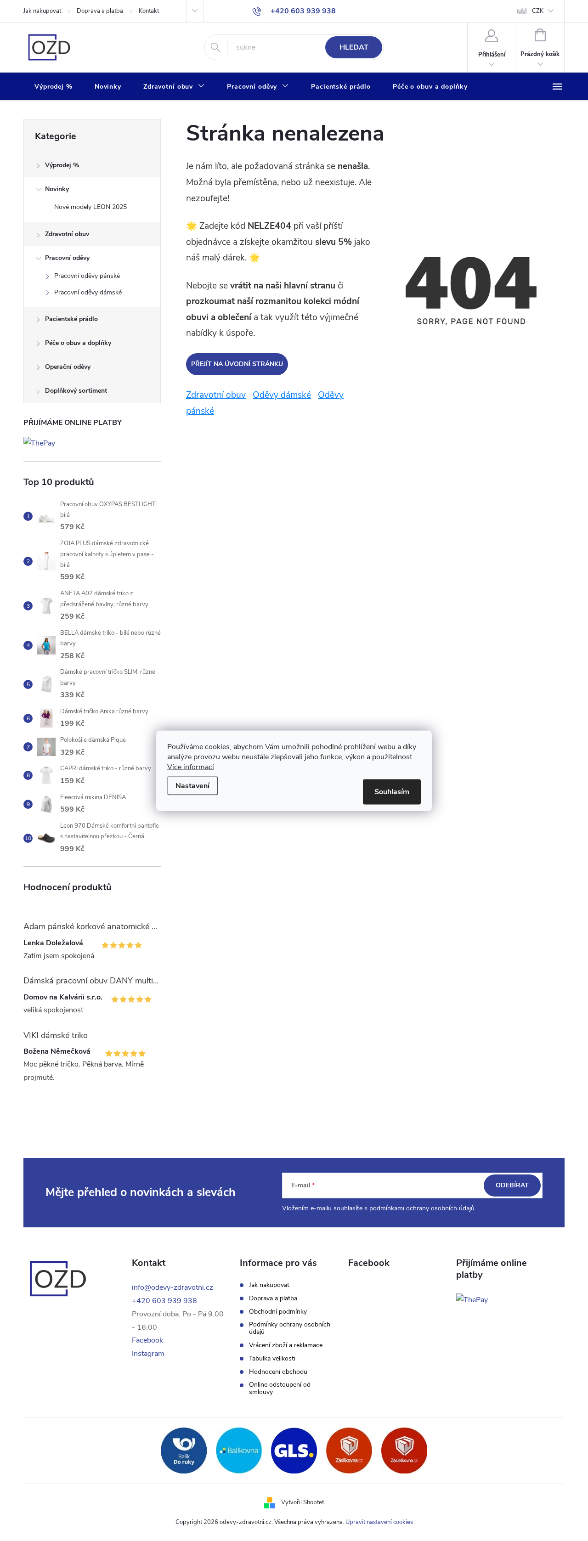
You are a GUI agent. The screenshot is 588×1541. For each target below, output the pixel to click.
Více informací (190, 767)
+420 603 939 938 (164, 1301)
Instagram (148, 1354)
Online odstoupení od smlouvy (280, 1388)
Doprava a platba (100, 11)
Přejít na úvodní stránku (237, 364)
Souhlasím (391, 791)
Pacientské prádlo (71, 319)
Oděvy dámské (282, 395)
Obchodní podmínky (278, 1311)
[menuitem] (53, 87)
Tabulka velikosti (272, 1358)
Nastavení (192, 785)
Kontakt (149, 11)
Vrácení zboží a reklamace (285, 1345)
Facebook (147, 1340)
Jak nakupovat (42, 11)
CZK (537, 11)
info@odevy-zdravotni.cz (172, 1287)
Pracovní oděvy (67, 258)
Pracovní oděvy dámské (88, 292)
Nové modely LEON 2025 (90, 207)
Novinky (57, 189)
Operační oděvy (67, 366)
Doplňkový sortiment (76, 390)
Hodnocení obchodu (278, 1372)
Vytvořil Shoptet (302, 1502)
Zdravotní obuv (67, 234)
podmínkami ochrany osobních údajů (422, 1208)
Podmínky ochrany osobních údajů (289, 1328)
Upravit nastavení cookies (379, 1522)
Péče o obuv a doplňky (78, 343)
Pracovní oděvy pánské (87, 275)
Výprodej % (62, 165)
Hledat (353, 47)
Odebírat (512, 1185)
